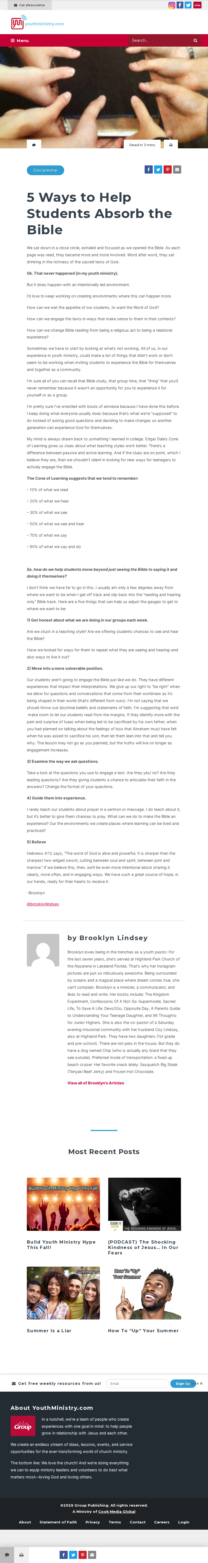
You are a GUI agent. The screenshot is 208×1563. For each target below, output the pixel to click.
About (25, 1522)
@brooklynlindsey (43, 904)
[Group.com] (197, 5)
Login (183, 1522)
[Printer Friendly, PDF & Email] (171, 145)
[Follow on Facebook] (180, 5)
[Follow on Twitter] (188, 5)
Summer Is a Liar (49, 1330)
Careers (162, 1522)
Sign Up (183, 1384)
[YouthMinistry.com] (37, 22)
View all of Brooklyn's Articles (95, 1083)
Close (193, 1383)
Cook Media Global (116, 1512)
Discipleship (45, 170)
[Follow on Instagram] (171, 5)
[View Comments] (7, 1555)
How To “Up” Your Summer (143, 1330)
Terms (115, 1522)
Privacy (93, 1522)
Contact (137, 1522)
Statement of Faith (58, 1522)
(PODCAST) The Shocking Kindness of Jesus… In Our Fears (143, 1247)
